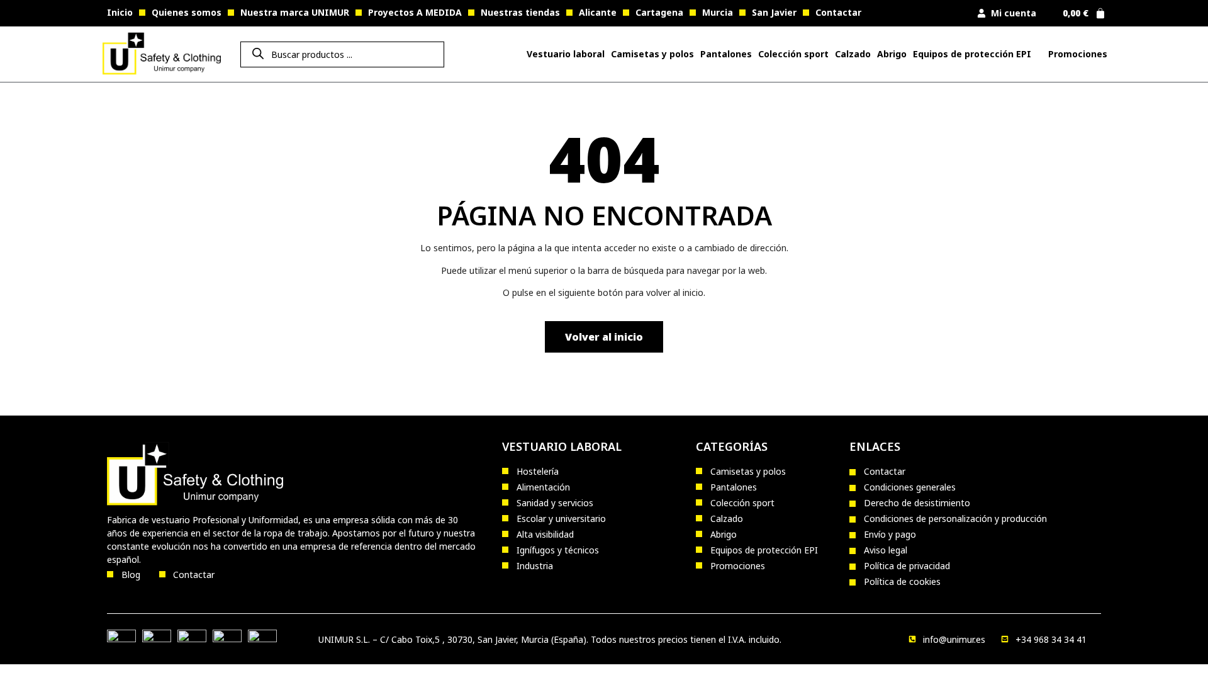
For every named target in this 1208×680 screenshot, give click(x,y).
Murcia (717, 12)
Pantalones (726, 54)
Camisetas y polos (652, 54)
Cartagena (659, 12)
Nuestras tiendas (520, 12)
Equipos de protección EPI (972, 54)
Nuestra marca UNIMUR (294, 12)
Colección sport (793, 54)
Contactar (838, 12)
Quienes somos (186, 12)
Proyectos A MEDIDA (415, 12)
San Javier (774, 12)
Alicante (598, 12)
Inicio (120, 12)
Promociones (1077, 54)
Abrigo (892, 54)
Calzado (853, 54)
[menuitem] (566, 54)
